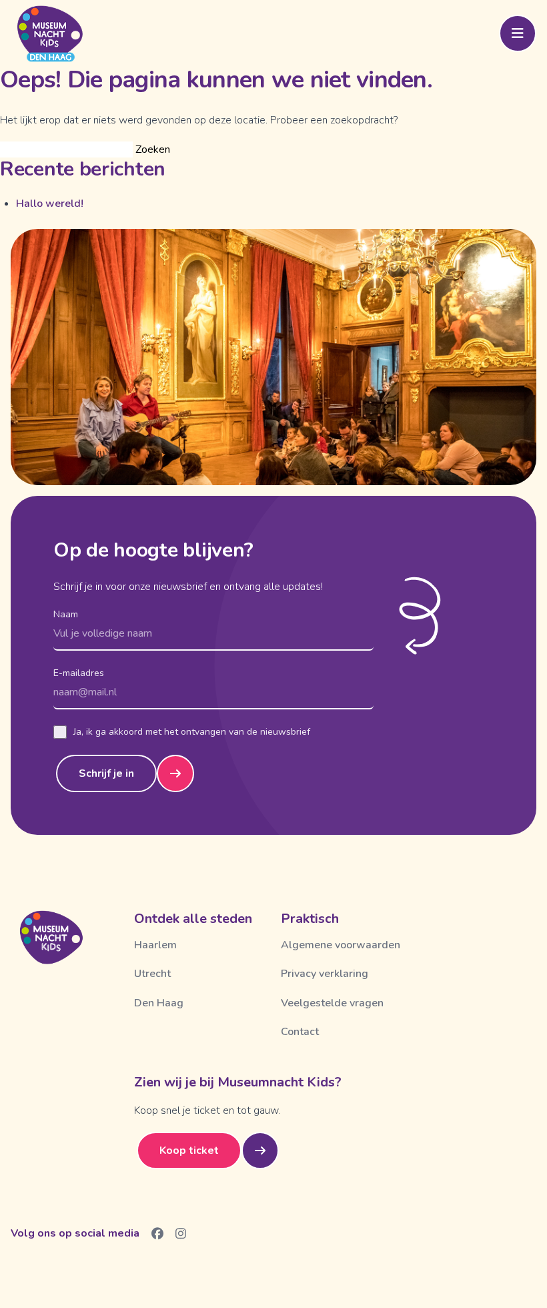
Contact (300, 1031)
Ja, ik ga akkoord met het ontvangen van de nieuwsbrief (191, 731)
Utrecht (152, 973)
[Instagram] (181, 1233)
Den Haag (158, 1003)
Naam (65, 614)
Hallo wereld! (49, 203)
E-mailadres (78, 673)
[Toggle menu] (517, 33)
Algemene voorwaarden (340, 945)
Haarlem (155, 945)
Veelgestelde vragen (332, 1003)
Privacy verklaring (324, 973)
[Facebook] (157, 1233)
